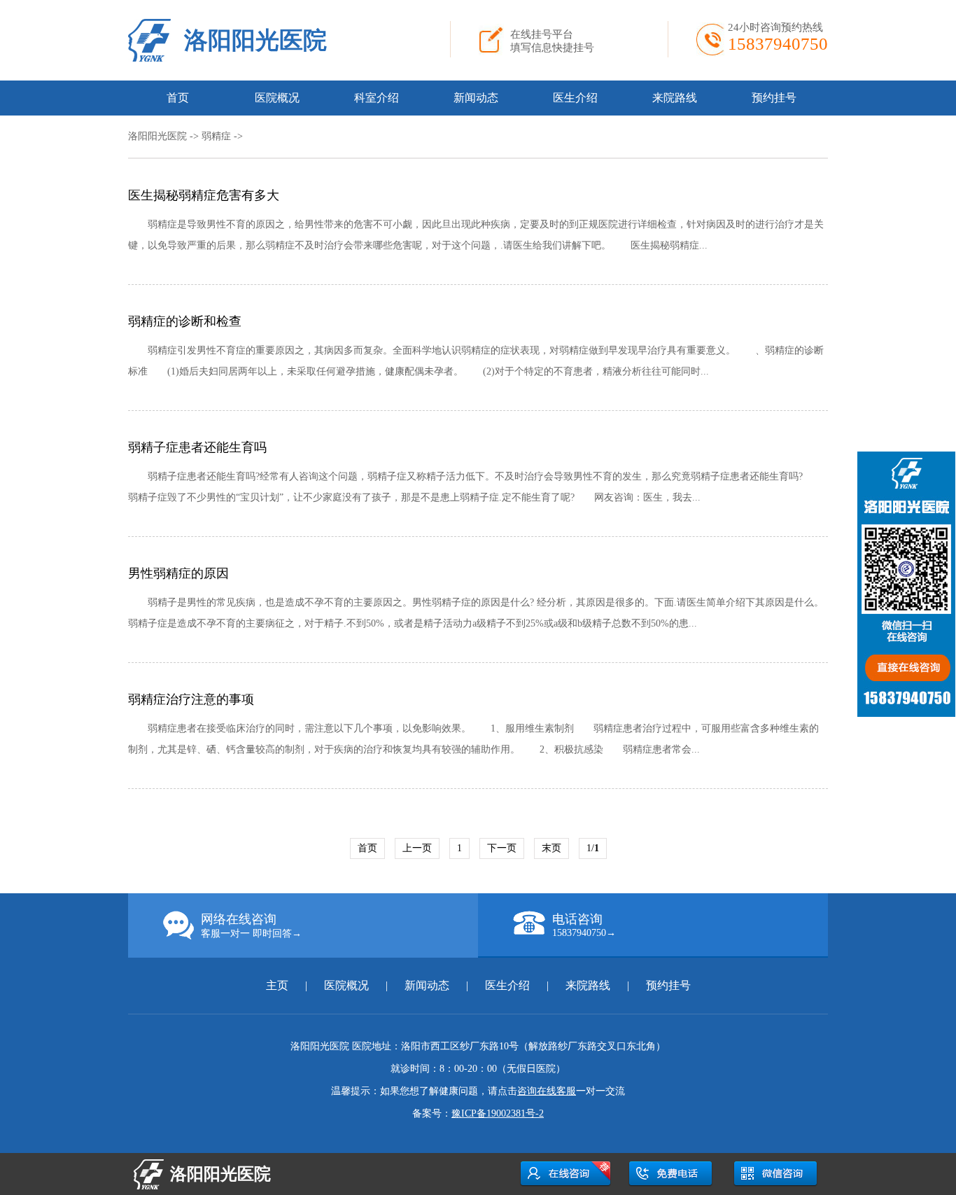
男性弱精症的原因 (178, 573)
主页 (278, 985)
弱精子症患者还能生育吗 (197, 447)
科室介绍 (376, 98)
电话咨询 (584, 925)
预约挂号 (774, 98)
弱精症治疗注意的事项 (191, 699)
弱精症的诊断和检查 (184, 321)
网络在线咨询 (251, 925)
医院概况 (277, 98)
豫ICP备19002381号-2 (497, 1113)
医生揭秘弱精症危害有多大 (203, 195)
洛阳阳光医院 (255, 40)
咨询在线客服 (546, 1091)
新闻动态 (476, 98)
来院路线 (674, 98)
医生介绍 (575, 98)
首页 (178, 98)
